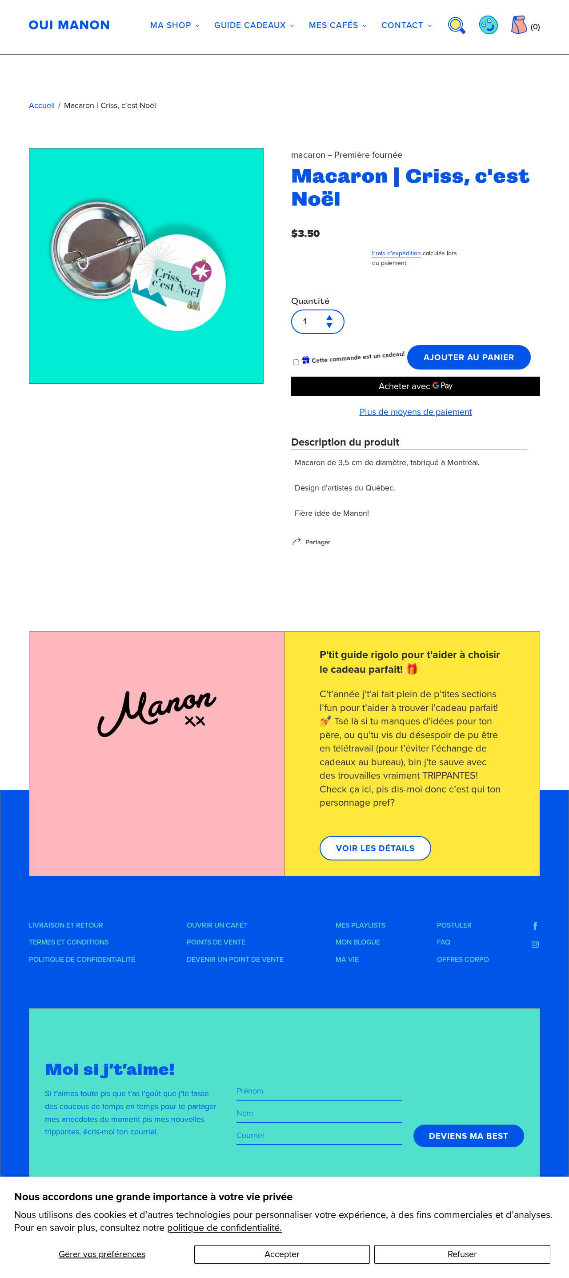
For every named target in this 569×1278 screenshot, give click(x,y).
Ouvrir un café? (217, 925)
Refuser (462, 1254)
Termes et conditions (68, 942)
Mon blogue (358, 942)
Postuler (454, 925)
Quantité (310, 301)
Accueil (42, 105)
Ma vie (347, 959)
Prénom (249, 1091)
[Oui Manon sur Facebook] (535, 926)
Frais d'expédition (396, 253)
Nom (244, 1113)
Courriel (250, 1135)
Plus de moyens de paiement (416, 412)
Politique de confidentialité (82, 959)
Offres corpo (463, 959)
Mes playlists (360, 925)
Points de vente (216, 942)
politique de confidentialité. (224, 1228)
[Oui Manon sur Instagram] (535, 944)
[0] (519, 25)
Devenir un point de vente (235, 959)
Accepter (282, 1254)
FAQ (443, 942)
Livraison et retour (66, 925)
